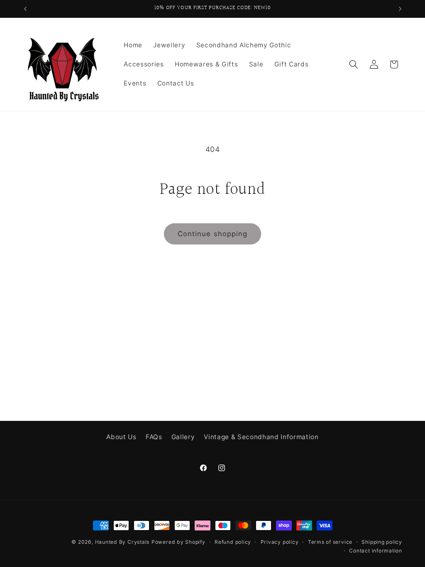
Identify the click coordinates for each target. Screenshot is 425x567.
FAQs (154, 437)
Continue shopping (213, 234)
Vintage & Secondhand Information (261, 437)
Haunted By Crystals (122, 542)
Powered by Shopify (178, 542)
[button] (354, 64)
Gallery (183, 437)
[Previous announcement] (25, 8)
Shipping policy (381, 542)
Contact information (375, 550)
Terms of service (330, 542)
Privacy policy (280, 542)
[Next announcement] (400, 8)
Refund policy (233, 542)
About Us (121, 437)
